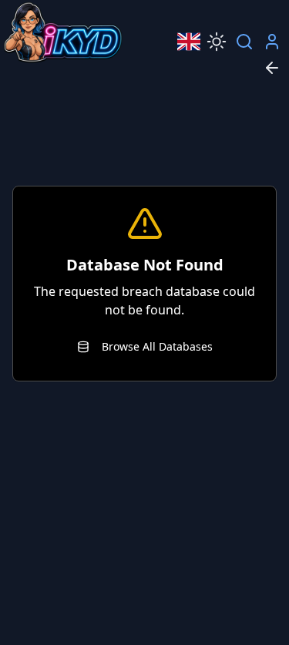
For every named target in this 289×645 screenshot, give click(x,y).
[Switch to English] (189, 41)
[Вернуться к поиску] (244, 41)
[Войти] (272, 41)
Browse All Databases (157, 346)
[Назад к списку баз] (272, 68)
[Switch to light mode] (216, 41)
